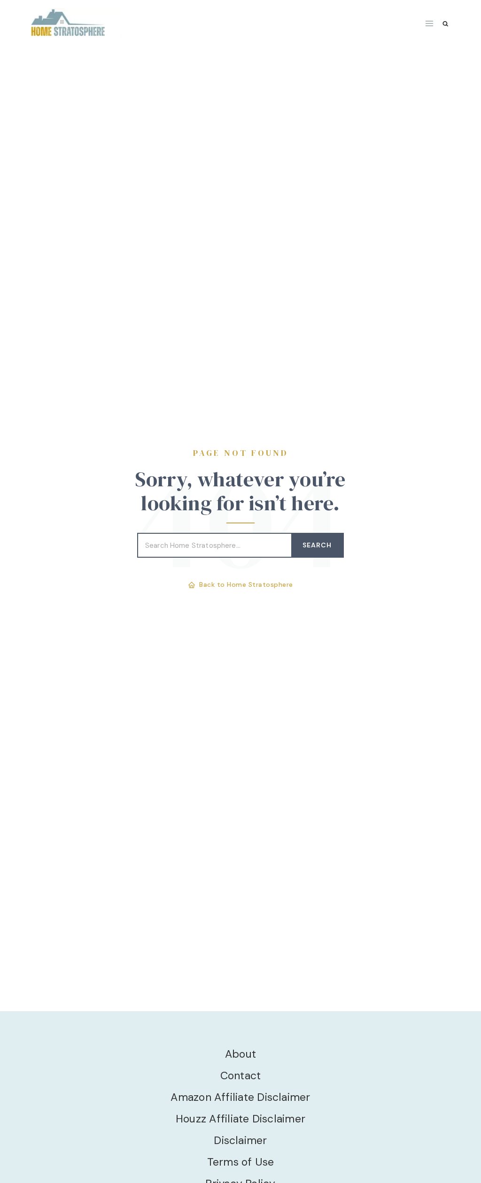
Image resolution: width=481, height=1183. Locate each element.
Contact (240, 1075)
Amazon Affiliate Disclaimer (240, 1097)
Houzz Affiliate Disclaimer (240, 1119)
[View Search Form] (445, 23)
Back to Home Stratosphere (246, 584)
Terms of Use (240, 1162)
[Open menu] (429, 23)
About (240, 1054)
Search (317, 545)
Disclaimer (240, 1140)
